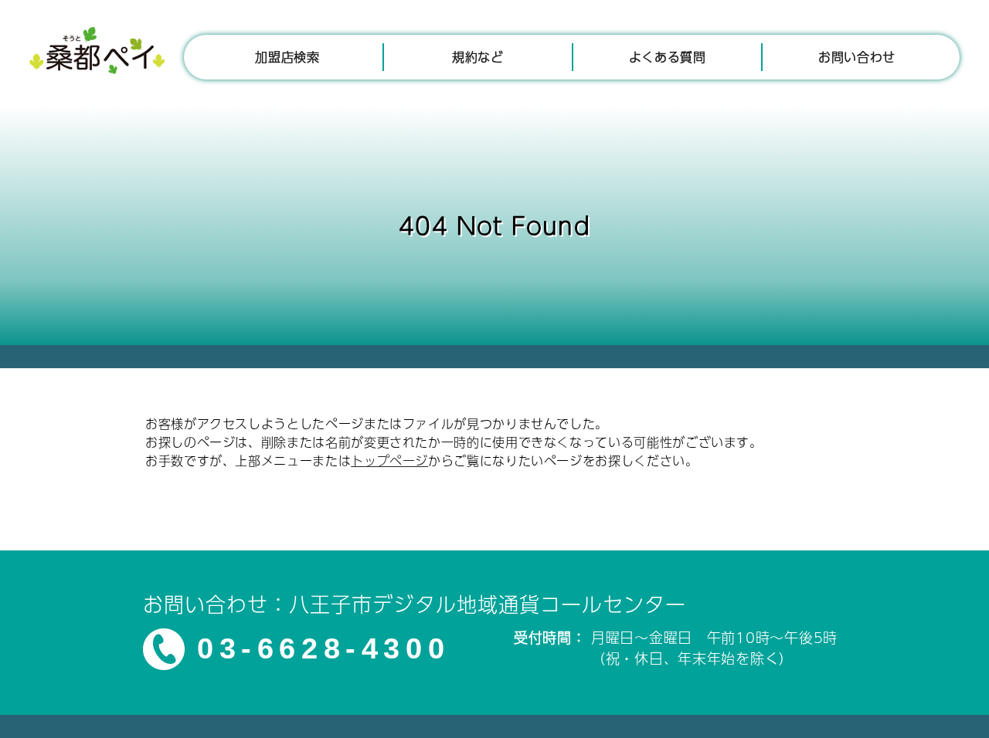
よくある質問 (667, 56)
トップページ (389, 460)
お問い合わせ (857, 56)
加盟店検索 (287, 56)
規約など (478, 56)
